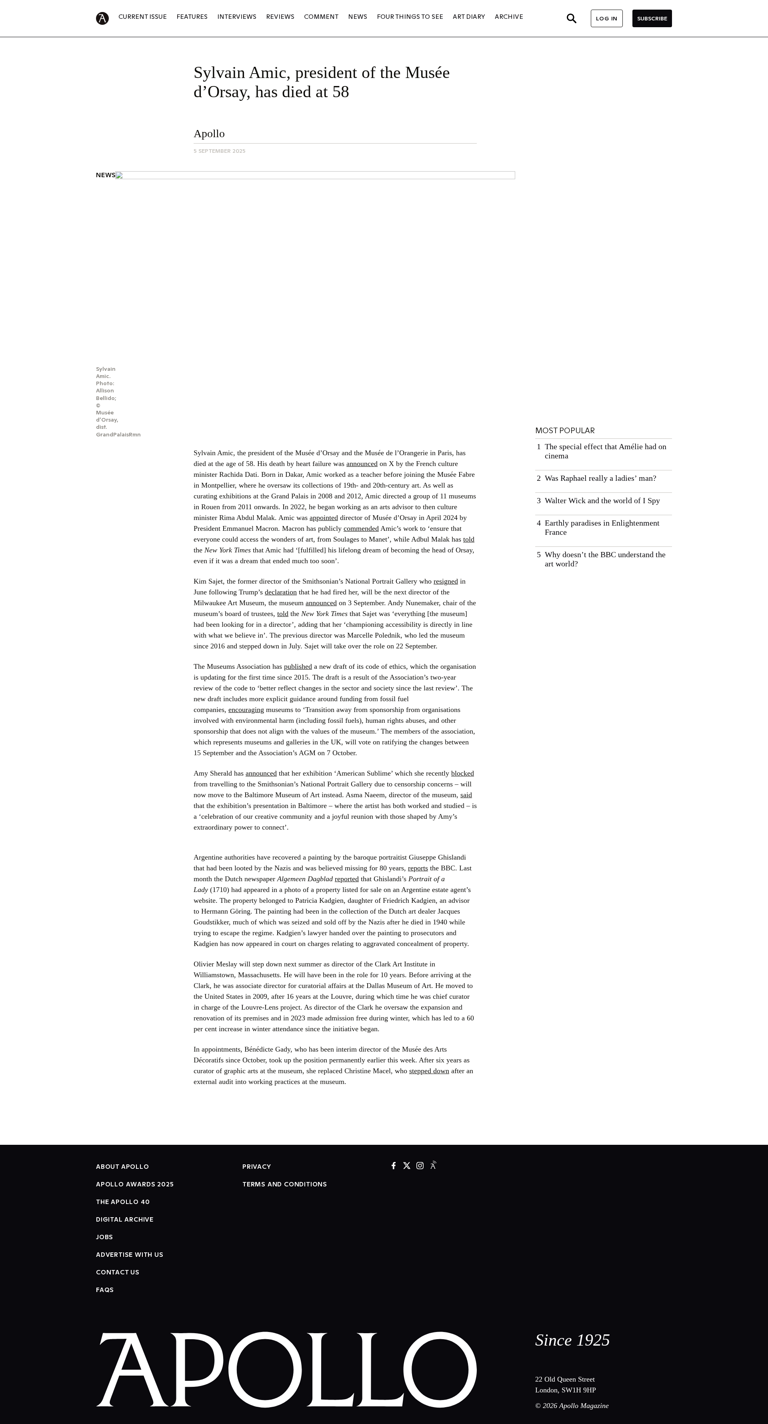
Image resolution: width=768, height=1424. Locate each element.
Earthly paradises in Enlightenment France (602, 527)
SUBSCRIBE (652, 18)
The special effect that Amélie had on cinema (605, 451)
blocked (462, 773)
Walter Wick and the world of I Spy (602, 500)
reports (418, 868)
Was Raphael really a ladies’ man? (600, 478)
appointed (324, 518)
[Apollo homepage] (107, 18)
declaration (281, 592)
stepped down (429, 1071)
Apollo (209, 133)
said (466, 795)
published (298, 666)
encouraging (246, 710)
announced (362, 464)
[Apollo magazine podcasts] (433, 1166)
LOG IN (607, 18)
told (468, 539)
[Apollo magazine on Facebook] (393, 1166)
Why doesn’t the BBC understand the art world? (605, 559)
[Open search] (571, 18)
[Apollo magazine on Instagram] (420, 1166)
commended (361, 528)
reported (347, 879)
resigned (446, 581)
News (106, 175)
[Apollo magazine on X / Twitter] (407, 1166)
